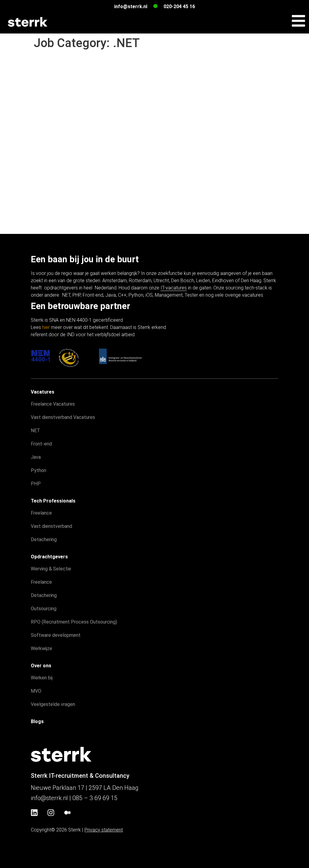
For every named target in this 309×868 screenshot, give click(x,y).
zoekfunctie (170, 273)
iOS (149, 295)
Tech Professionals (53, 501)
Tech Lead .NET (67, 61)
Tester (191, 295)
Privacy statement (103, 830)
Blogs (37, 721)
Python (136, 295)
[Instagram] (50, 812)
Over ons (41, 666)
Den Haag (251, 280)
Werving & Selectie (51, 569)
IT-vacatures (174, 288)
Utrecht (161, 280)
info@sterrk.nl (130, 6)
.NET (65, 295)
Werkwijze (41, 648)
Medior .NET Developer (83, 159)
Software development (56, 635)
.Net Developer (65, 192)
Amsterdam (114, 280)
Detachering (44, 539)
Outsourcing (43, 608)
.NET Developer (67, 110)
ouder (43, 224)
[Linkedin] (34, 812)
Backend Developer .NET (87, 94)
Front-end (93, 295)
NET (35, 430)
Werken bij (42, 678)
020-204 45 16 (179, 6)
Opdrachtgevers (49, 557)
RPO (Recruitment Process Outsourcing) (74, 622)
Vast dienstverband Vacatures (63, 417)
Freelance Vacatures (53, 404)
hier (46, 327)
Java (110, 295)
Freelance (41, 513)
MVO (36, 691)
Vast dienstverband (51, 526)
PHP (76, 295)
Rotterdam (140, 280)
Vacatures (42, 392)
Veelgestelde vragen (53, 704)
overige (233, 295)
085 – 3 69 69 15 (94, 798)
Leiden (203, 280)
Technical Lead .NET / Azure (95, 77)
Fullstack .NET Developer (87, 126)
